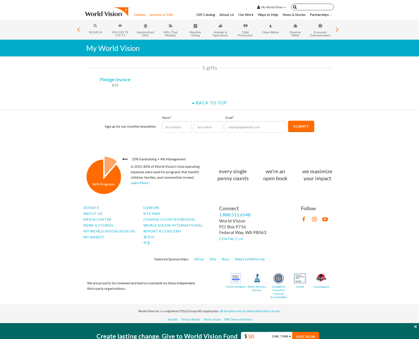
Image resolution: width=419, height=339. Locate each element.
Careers (151, 207)
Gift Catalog (205, 14)
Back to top (211, 102)
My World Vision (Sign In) (109, 231)
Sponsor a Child (161, 14)
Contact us (231, 239)
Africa (199, 259)
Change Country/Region (169, 219)
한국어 (148, 237)
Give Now (306, 326)
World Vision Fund (211, 325)
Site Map (152, 213)
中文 (147, 243)
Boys (225, 259)
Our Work (246, 14)
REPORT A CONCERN (162, 231)
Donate (139, 14)
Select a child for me (250, 259)
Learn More (140, 183)
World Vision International (173, 225)
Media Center (97, 219)
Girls (212, 259)
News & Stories (294, 14)
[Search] (295, 7)
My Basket (94, 237)
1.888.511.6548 (235, 214)
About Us (227, 14)
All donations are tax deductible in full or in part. (250, 311)
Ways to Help (268, 14)
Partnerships (319, 14)
